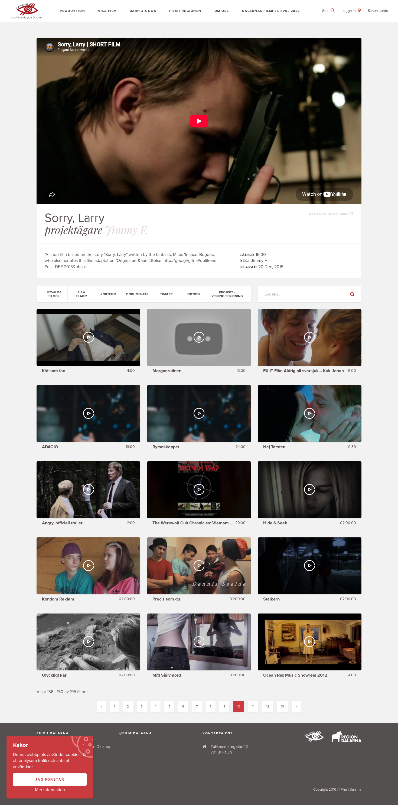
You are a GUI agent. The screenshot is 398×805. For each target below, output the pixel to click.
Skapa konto (378, 10)
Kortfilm (108, 294)
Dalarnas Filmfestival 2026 (271, 11)
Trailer (166, 294)
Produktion (72, 11)
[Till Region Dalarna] (346, 741)
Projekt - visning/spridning (227, 294)
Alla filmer (81, 294)
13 (282, 706)
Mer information (50, 790)
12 (267, 706)
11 (253, 706)
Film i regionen (185, 11)
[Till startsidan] (314, 740)
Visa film (107, 11)
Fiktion (193, 294)
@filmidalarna (135, 733)
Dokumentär (137, 294)
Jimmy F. (126, 229)
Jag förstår (49, 779)
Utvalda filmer (54, 294)
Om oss (221, 11)
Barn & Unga (143, 11)
